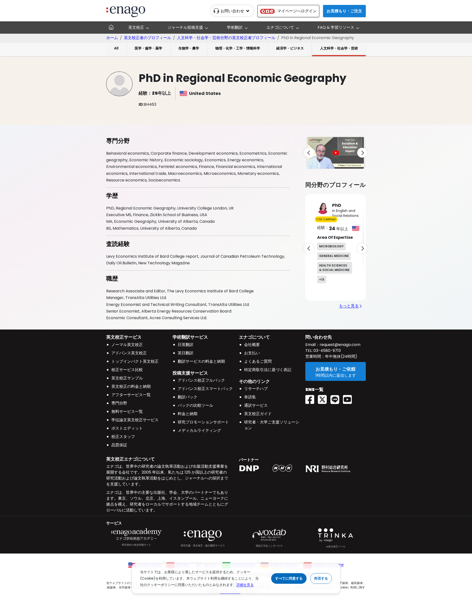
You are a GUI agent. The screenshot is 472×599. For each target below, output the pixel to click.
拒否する (321, 578)
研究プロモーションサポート (203, 422)
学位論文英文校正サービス (135, 420)
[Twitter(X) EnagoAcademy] (324, 398)
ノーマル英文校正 (127, 344)
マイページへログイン (297, 11)
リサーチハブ (256, 388)
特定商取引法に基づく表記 (267, 370)
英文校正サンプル (127, 378)
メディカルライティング (199, 430)
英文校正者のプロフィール (147, 38)
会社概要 (252, 344)
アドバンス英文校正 (129, 353)
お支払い (252, 353)
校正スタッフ (123, 436)
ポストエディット (127, 428)
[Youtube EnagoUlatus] (349, 398)
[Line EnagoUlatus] (336, 398)
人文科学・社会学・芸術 (339, 48)
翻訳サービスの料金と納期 (201, 361)
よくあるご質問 (258, 361)
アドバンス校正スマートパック (205, 388)
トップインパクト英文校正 (135, 361)
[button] (336, 152)
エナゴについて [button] (280, 27)
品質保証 (119, 445)
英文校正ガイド (258, 414)
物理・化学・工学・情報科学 (237, 48)
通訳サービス (256, 405)
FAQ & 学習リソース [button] (336, 27)
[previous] (309, 153)
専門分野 (119, 403)
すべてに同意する (289, 578)
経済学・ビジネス (290, 48)
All (116, 48)
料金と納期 (187, 414)
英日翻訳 (185, 353)
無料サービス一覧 (127, 411)
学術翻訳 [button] (235, 27)
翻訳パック (187, 397)
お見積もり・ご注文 (344, 11)
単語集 (250, 397)
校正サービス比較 (127, 370)
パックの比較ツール (195, 405)
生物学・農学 (188, 48)
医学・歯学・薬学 (148, 48)
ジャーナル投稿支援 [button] (185, 27)
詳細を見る (245, 584)
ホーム (112, 38)
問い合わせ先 (318, 337)
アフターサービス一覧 (131, 395)
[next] (362, 153)
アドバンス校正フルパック (201, 380)
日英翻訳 (185, 344)
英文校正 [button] (136, 27)
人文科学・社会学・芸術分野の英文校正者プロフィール (226, 38)
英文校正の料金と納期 (131, 386)
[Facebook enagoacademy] (311, 398)
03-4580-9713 (326, 350)
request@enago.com (340, 344)
